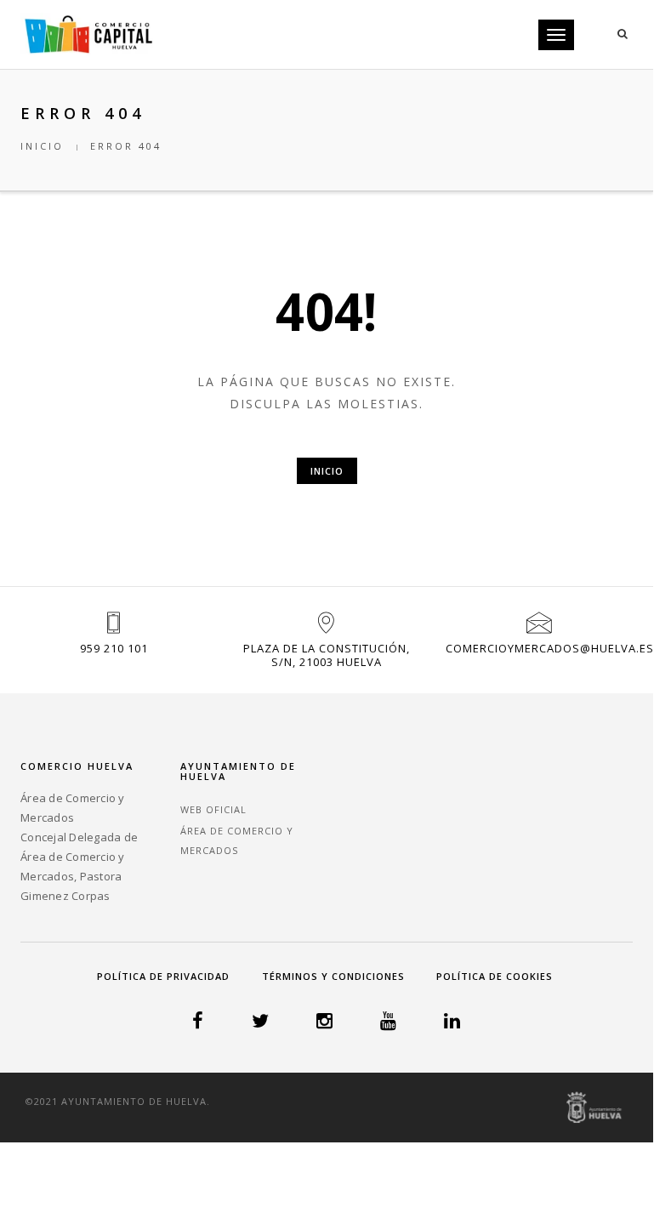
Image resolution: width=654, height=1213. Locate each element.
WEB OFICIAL (213, 809)
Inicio (42, 146)
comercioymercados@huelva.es (550, 648)
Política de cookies (494, 976)
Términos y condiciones (333, 976)
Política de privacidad (163, 976)
